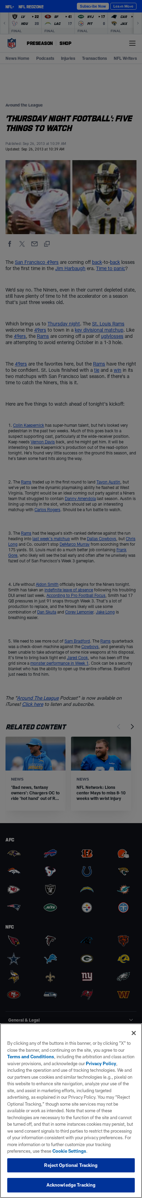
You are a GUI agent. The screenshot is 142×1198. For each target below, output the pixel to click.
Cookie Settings (69, 1151)
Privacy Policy (101, 1063)
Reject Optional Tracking (71, 1165)
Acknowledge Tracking (71, 1185)
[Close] (133, 1033)
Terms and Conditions (30, 1056)
